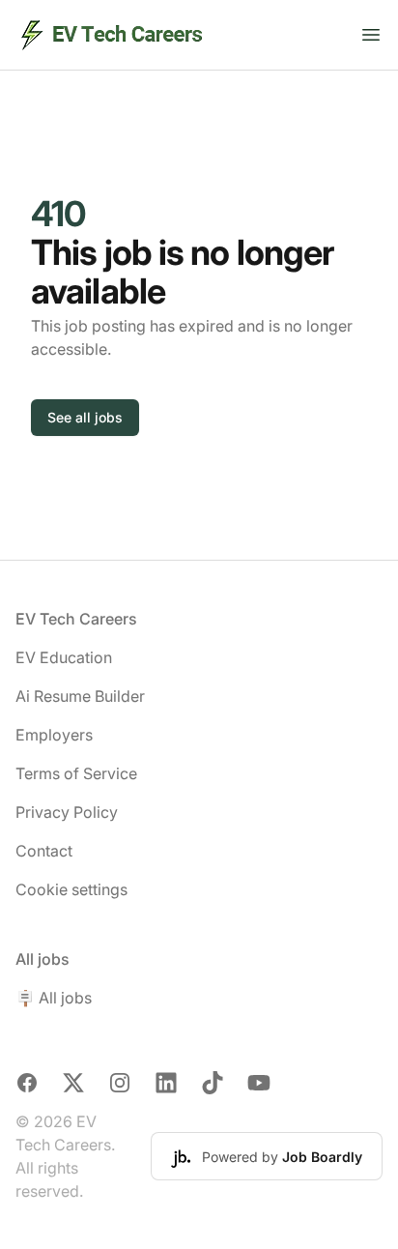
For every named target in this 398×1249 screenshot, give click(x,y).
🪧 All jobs (53, 997)
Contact (43, 850)
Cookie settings (71, 889)
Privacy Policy (66, 812)
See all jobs (85, 417)
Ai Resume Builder (80, 696)
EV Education (63, 657)
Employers (54, 734)
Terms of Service (76, 773)
